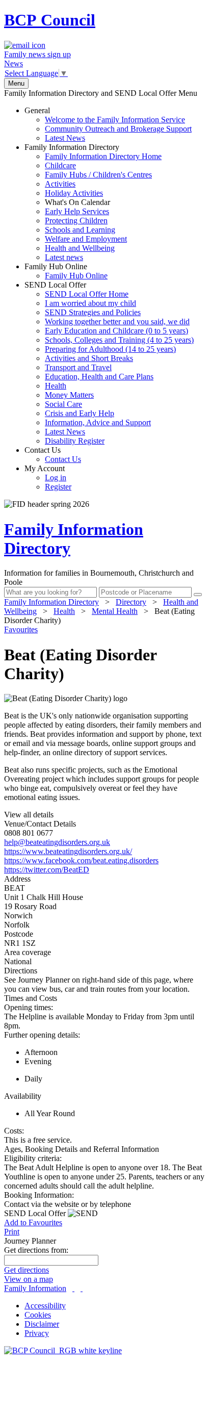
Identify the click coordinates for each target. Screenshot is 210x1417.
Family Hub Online (66, 271)
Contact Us (52, 454)
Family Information (35, 1288)
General (108, 124)
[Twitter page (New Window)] (73, 1288)
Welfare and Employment (86, 239)
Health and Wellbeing (80, 248)
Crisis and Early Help (79, 413)
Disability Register (74, 440)
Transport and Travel (78, 367)
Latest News (65, 138)
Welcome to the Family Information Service (115, 119)
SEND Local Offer (109, 362)
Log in (55, 477)
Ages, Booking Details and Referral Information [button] (81, 1149)
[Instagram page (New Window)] (82, 1288)
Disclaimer (41, 1324)
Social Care (63, 404)
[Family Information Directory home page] (63, 1350)
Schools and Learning (80, 229)
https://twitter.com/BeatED (46, 869)
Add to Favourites (33, 1222)
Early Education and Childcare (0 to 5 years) (116, 330)
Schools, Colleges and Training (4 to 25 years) (119, 340)
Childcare (60, 165)
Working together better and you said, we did (117, 321)
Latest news (64, 257)
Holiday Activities (74, 193)
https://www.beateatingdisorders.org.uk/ (68, 851)
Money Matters (69, 395)
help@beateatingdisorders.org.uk (57, 842)
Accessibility (45, 1305)
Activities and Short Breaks (89, 358)
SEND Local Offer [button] (36, 1213)
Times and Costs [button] (30, 998)
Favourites (21, 629)
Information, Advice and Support (98, 422)
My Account (47, 477)
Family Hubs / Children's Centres (98, 174)
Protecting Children (76, 220)
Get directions (26, 1270)
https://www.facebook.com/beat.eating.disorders (81, 860)
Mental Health (115, 611)
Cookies (37, 1314)
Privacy (36, 1333)
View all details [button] (29, 814)
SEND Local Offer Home (86, 294)
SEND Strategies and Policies (93, 312)
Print (11, 1231)
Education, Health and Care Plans (99, 376)
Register (58, 486)
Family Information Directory (93, 202)
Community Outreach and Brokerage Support (118, 128)
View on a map (28, 1279)
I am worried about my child (90, 303)
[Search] (198, 594)
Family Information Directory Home (103, 156)
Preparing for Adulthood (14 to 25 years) (110, 349)
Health (55, 385)
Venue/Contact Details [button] (40, 823)
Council (49, 20)
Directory (131, 602)
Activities (60, 183)
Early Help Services (77, 211)
